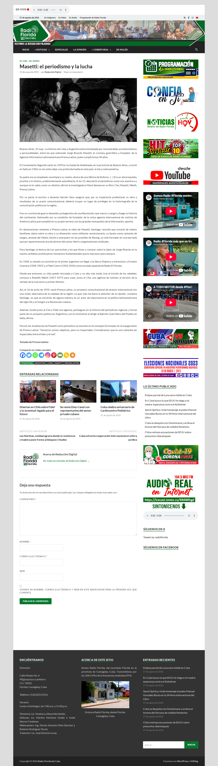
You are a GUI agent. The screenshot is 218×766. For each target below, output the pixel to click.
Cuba (50, 363)
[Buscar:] (170, 744)
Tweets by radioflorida (155, 537)
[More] (72, 355)
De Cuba (23, 61)
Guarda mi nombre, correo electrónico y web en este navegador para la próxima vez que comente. (78, 591)
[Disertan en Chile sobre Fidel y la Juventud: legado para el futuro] (38, 403)
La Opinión (79, 49)
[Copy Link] (66, 355)
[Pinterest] (54, 355)
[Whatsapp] (35, 355)
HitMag (194, 761)
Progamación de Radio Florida (93, 17)
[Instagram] (192, 17)
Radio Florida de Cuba (49, 761)
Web (22, 571)
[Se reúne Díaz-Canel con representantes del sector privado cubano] (78, 403)
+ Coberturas (100, 49)
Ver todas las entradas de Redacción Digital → (66, 460)
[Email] (60, 355)
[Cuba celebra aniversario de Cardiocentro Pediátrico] (119, 403)
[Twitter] (29, 355)
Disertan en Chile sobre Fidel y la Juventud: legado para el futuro (37, 410)
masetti (59, 363)
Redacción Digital (53, 72)
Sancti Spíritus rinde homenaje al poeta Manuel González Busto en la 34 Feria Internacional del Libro (170, 413)
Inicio (25, 49)
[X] (185, 17)
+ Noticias (41, 49)
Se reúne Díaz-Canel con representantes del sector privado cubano (75, 410)
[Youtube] (197, 17)
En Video (62, 17)
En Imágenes (50, 17)
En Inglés (122, 49)
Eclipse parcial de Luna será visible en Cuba (168, 395)
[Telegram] (41, 355)
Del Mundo (34, 61)
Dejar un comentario (73, 72)
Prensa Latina (72, 363)
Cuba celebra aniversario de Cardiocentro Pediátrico (117, 408)
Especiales (61, 49)
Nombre (25, 541)
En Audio (73, 17)
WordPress (182, 761)
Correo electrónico (34, 556)
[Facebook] (188, 17)
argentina (40, 363)
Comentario (28, 499)
